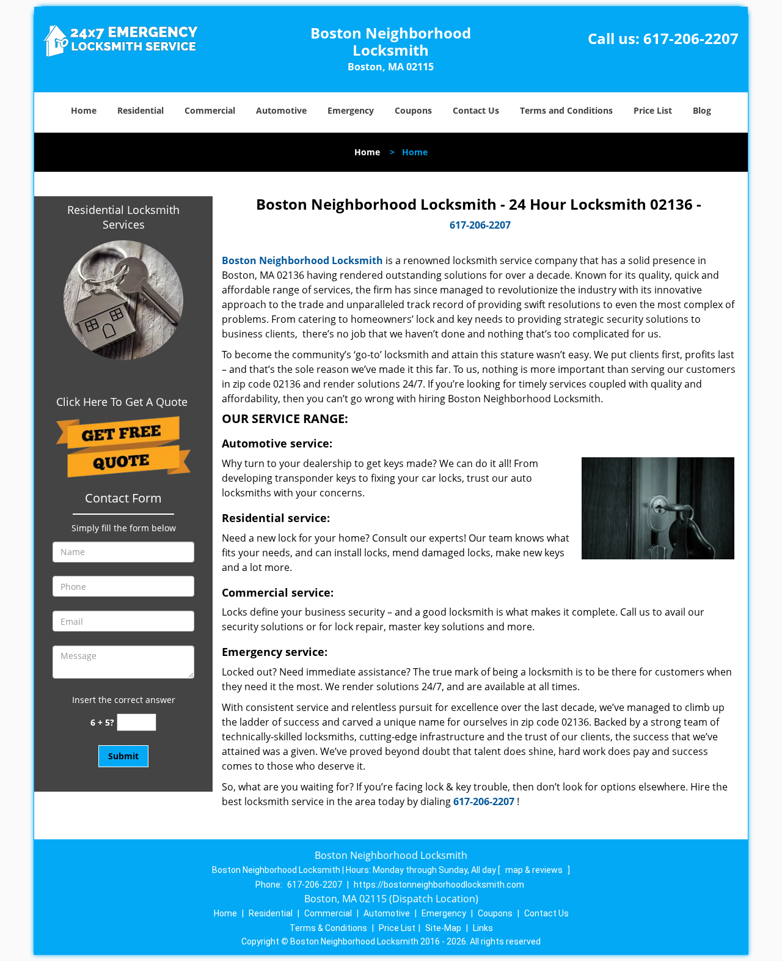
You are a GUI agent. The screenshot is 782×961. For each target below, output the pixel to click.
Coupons (413, 110)
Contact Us (476, 110)
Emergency (350, 110)
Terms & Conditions (328, 928)
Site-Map (443, 928)
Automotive (281, 110)
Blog (702, 110)
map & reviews (535, 870)
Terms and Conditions (566, 110)
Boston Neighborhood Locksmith (302, 260)
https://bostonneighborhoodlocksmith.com (439, 884)
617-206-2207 (691, 38)
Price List (653, 110)
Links (483, 928)
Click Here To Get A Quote (123, 401)
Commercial (210, 110)
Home (84, 110)
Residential (140, 110)
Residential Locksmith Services (123, 217)
